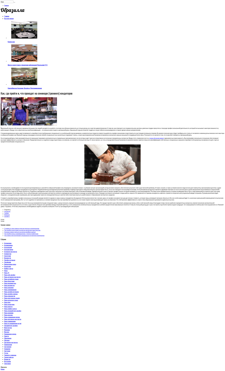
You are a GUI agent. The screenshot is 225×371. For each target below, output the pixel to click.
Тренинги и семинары (10, 355)
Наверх (2, 369)
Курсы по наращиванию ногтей (12, 323)
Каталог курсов (9, 18)
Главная (6, 5)
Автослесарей (8, 247)
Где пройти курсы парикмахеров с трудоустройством (21, 234)
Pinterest (7, 215)
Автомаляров (7, 243)
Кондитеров (7, 266)
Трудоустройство (9, 357)
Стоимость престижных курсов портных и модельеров (21, 228)
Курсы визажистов (9, 285)
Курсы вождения (9, 288)
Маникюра (7, 330)
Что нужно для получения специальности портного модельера (24, 235)
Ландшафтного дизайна (11, 326)
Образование (7, 338)
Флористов (7, 359)
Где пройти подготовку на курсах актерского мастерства (22, 230)
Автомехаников (8, 245)
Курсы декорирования (10, 290)
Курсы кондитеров (9, 304)
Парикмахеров (8, 345)
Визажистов (7, 258)
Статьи (6, 353)
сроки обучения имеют (156, 138)
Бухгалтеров (7, 256)
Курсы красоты (8, 307)
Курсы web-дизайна (9, 275)
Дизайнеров (7, 262)
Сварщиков (7, 349)
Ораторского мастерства (11, 342)
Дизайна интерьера (9, 260)
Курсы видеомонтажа (10, 283)
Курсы (6, 271)
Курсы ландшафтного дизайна (12, 311)
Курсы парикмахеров (10, 321)
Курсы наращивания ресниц (12, 317)
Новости (6, 336)
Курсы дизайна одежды (11, 294)
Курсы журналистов (9, 296)
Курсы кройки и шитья (10, 309)
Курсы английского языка (11, 279)
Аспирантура (7, 254)
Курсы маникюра (8, 313)
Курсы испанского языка (11, 300)
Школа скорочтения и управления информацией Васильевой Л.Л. (28, 65)
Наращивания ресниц (10, 334)
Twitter (6, 213)
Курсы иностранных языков (12, 298)
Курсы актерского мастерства (12, 277)
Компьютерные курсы (10, 264)
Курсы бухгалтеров (9, 281)
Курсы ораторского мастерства (12, 319)
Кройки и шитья (8, 268)
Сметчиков (7, 351)
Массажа (6, 332)
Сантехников (7, 347)
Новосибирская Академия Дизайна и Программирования (25, 88)
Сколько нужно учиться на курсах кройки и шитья (20, 232)
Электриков (7, 364)
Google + (7, 216)
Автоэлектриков (8, 249)
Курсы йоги (7, 302)
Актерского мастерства (10, 252)
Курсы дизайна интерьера (11, 292)
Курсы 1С (6, 273)
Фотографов (7, 361)
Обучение (6, 340)
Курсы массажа (8, 315)
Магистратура (8, 328)
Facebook (7, 211)
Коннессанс (11, 42)
